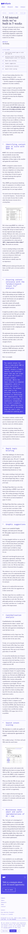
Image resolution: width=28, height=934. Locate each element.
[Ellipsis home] (6, 4)
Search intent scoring (11, 69)
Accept (13, 931)
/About (3, 7)
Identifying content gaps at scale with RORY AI (14, 53)
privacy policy (8, 927)
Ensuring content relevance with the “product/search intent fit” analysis (15, 57)
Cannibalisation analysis (12, 66)
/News (16, 7)
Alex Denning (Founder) (7, 912)
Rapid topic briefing (10, 60)
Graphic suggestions (10, 63)
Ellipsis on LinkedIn (7, 914)
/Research (10, 7)
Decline (5, 931)
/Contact (22, 7)
